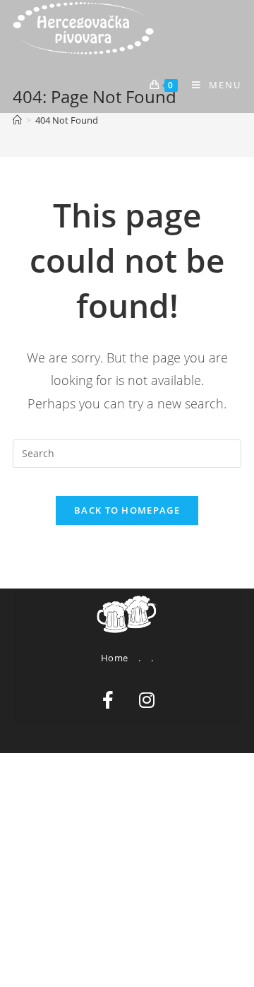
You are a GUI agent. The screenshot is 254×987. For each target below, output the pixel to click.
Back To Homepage (127, 510)
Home (114, 657)
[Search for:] (127, 452)
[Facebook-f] (108, 700)
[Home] (17, 120)
